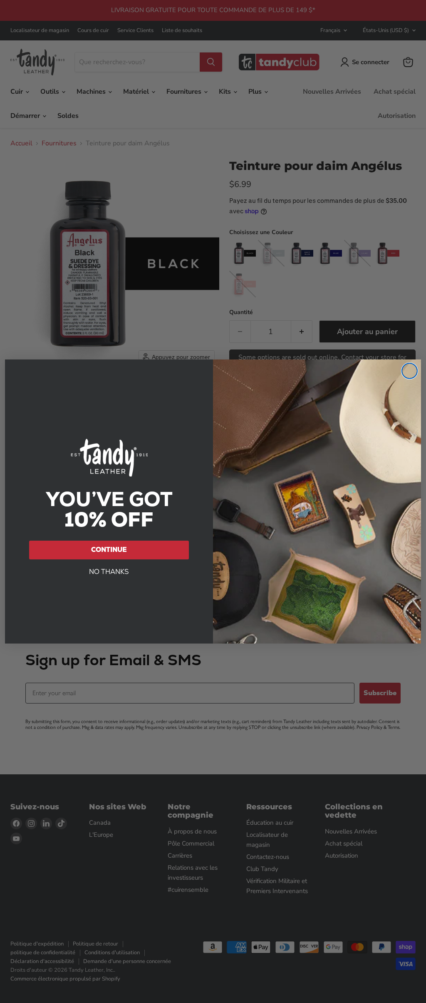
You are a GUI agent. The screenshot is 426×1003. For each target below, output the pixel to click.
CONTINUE (109, 549)
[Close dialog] (409, 371)
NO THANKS (109, 571)
